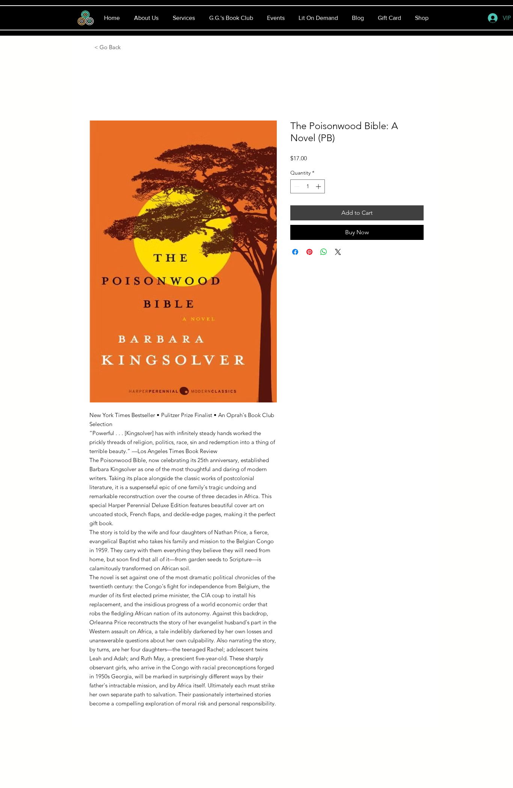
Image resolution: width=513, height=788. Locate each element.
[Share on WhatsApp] (323, 251)
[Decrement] (296, 186)
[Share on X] (338, 251)
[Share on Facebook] (295, 251)
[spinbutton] (307, 186)
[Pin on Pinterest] (309, 251)
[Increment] (319, 186)
